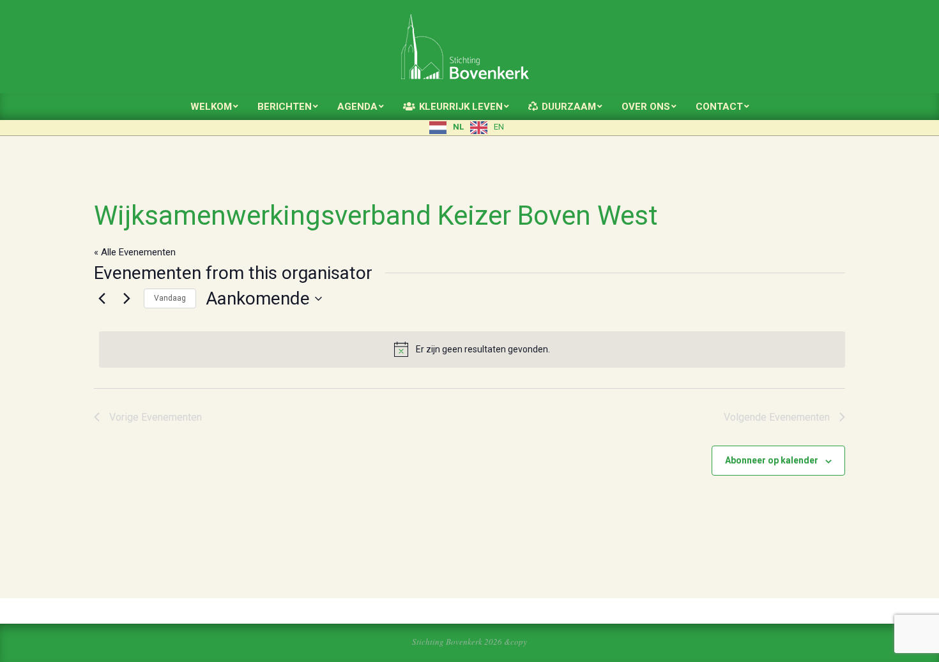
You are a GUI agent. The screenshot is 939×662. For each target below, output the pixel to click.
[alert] (472, 349)
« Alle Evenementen (135, 252)
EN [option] (499, 127)
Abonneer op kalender (771, 460)
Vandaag (170, 298)
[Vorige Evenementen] (101, 298)
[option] (487, 127)
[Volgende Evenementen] (126, 298)
